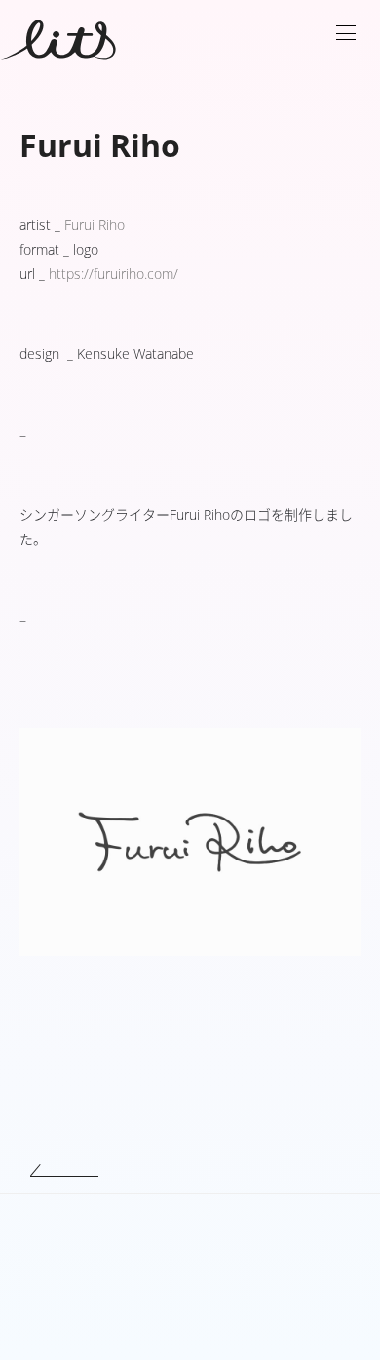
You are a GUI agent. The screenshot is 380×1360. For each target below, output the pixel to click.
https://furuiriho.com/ (113, 273)
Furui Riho (94, 225)
